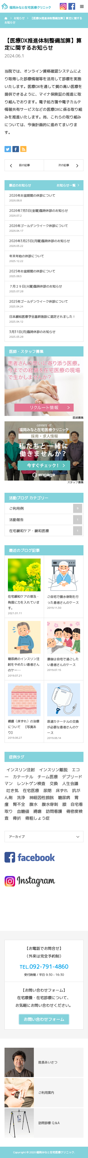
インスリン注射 (20, 770)
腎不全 (19, 804)
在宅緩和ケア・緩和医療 (44, 530)
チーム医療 (47, 777)
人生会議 (70, 783)
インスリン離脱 (53, 770)
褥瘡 (37, 811)
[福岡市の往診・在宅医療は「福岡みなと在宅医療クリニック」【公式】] (26, 6)
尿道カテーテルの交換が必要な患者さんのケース (63, 727)
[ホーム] (6, 18)
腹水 (33, 804)
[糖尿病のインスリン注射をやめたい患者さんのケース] (24, 637)
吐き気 (12, 790)
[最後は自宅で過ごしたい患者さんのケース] (63, 637)
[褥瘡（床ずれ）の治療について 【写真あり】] (24, 699)
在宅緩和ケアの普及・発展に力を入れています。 (23, 602)
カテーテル (23, 777)
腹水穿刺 (50, 804)
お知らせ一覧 (66, 185)
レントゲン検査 (31, 783)
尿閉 (47, 790)
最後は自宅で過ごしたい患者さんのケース (63, 662)
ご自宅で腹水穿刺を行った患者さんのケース (63, 599)
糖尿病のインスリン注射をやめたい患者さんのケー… (23, 664)
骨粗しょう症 (37, 818)
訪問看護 (54, 811)
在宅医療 (31, 790)
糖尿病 (64, 797)
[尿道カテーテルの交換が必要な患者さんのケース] (63, 699)
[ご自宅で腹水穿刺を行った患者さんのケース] (63, 575)
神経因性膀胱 (41, 797)
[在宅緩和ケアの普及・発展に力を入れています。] (24, 575)
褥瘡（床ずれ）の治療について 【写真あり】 (23, 727)
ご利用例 (44, 508)
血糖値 (23, 811)
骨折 (17, 818)
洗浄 (21, 797)
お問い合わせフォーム (44, 1019)
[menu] (81, 6)
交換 (54, 783)
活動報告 (44, 519)
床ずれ (62, 790)
